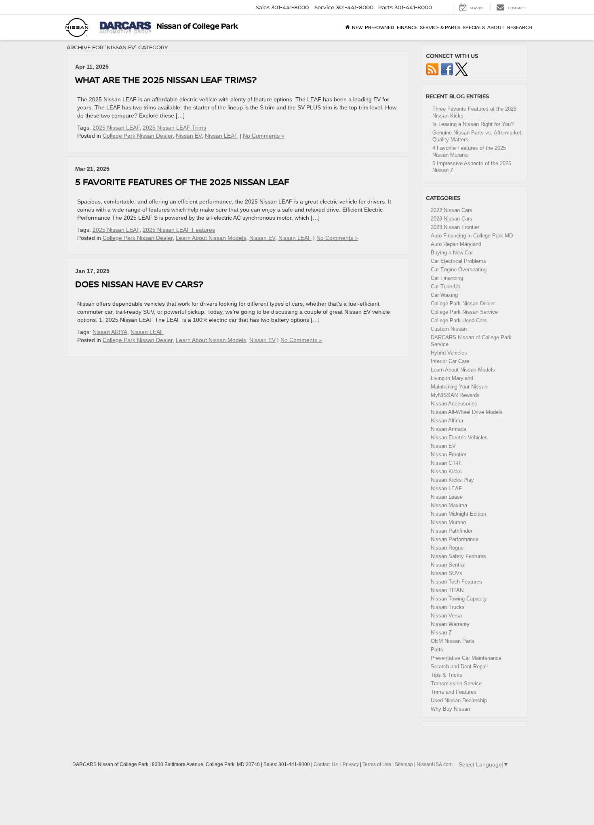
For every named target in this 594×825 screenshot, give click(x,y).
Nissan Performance (454, 539)
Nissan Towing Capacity (459, 599)
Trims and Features (453, 692)
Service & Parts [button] (440, 27)
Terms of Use (376, 764)
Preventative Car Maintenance (466, 658)
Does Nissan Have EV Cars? (139, 284)
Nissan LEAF (221, 135)
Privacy (351, 764)
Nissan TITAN (447, 590)
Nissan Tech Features (456, 582)
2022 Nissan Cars (451, 210)
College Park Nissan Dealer (138, 135)
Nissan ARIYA (110, 332)
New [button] (357, 27)
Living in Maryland (452, 378)
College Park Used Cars (459, 320)
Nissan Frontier (448, 454)
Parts (437, 650)
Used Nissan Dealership (459, 700)
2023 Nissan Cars (451, 219)
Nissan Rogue (447, 548)
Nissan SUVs (446, 573)
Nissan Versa (446, 616)
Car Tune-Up (445, 286)
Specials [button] (474, 27)
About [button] (496, 27)
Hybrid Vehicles (449, 353)
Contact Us (326, 764)
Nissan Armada (448, 429)
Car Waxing (444, 295)
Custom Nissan (449, 329)
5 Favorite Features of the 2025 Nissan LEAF (182, 181)
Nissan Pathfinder (451, 531)
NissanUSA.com (435, 764)
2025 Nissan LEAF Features (179, 230)
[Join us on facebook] (446, 69)
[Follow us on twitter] (461, 69)
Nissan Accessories (454, 404)
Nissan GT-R (446, 463)
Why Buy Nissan (450, 709)
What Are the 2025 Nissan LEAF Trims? (166, 79)
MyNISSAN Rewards (455, 395)
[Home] (347, 27)
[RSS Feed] (432, 69)
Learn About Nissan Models (211, 238)
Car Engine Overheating (459, 270)
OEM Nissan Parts (453, 641)
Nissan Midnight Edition (458, 514)
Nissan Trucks (448, 607)
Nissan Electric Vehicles (459, 438)
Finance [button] (407, 27)
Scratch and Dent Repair (459, 666)
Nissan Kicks (446, 471)
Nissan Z (441, 633)
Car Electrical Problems (458, 261)
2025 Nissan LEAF (116, 127)
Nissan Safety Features (458, 556)
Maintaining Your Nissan (459, 387)
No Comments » (263, 135)
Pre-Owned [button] (379, 27)
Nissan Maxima (449, 505)
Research (519, 27)
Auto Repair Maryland (456, 244)
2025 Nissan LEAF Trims (174, 127)
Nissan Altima (447, 421)
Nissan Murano (448, 522)
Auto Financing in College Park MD (472, 236)
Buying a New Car (452, 253)
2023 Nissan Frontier (455, 227)
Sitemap (404, 764)
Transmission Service (456, 683)
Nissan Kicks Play (452, 480)
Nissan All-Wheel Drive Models (467, 412)
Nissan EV (189, 135)
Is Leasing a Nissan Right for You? (473, 124)
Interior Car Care (450, 361)
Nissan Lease (447, 497)
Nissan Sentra (447, 565)
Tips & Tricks (446, 675)
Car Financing (447, 278)
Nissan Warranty (450, 624)
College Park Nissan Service (464, 312)
